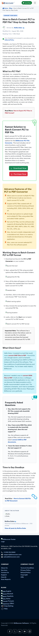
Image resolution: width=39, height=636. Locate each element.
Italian (8, 598)
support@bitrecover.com (12, 554)
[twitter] (15, 631)
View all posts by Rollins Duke (15, 528)
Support (4, 575)
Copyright (24, 575)
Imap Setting (8, 606)
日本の (11, 603)
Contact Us (5, 572)
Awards (3, 577)
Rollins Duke (18, 28)
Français (11, 601)
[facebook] (10, 631)
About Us (4, 568)
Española (10, 596)
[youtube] (25, 631)
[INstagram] (29, 631)
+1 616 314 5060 (9, 552)
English (8, 591)
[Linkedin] (23, 28)
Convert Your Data (10, 15)
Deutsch (10, 594)
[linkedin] (20, 631)
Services (4, 570)
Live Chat (28, 3)
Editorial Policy (9, 40)
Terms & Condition (27, 568)
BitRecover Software (21, 623)
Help (6, 609)
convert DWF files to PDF (17, 355)
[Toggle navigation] (35, 3)
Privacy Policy (26, 570)
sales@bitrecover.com (12, 557)
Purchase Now (19, 174)
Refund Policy (25, 572)
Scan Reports (6, 579)
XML (22, 577)
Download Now (19, 168)
